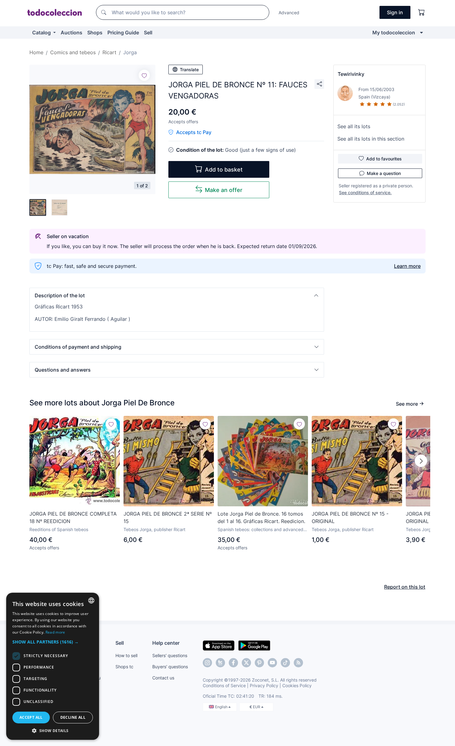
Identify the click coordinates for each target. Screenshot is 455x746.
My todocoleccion (393, 32)
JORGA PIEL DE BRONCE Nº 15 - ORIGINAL (350, 517)
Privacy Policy (264, 685)
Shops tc (124, 666)
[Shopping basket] (421, 12)
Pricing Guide (123, 32)
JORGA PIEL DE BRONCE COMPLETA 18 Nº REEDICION (73, 517)
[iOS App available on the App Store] (219, 645)
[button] (177, 295)
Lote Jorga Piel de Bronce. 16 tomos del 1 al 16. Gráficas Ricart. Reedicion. (261, 517)
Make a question (384, 173)
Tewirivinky (351, 74)
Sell (148, 32)
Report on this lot (404, 587)
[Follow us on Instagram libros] (220, 662)
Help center (166, 643)
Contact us (163, 677)
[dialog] (52, 666)
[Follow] (144, 75)
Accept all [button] (31, 717)
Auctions (71, 32)
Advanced (289, 12)
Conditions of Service (224, 685)
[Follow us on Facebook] (233, 662)
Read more (55, 632)
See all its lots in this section (370, 139)
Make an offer (223, 190)
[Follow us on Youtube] (272, 662)
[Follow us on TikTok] (285, 662)
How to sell (126, 655)
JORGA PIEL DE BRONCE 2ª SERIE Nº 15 (168, 517)
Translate (189, 69)
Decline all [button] (72, 717)
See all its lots (353, 126)
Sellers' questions (169, 655)
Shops (94, 32)
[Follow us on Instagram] (207, 662)
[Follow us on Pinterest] (259, 662)
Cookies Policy (297, 685)
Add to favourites (384, 158)
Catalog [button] (42, 32)
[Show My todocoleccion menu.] (421, 32)
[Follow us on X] (246, 662)
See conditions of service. (365, 192)
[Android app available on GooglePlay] (254, 645)
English (221, 707)
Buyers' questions (170, 666)
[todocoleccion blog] (298, 662)
